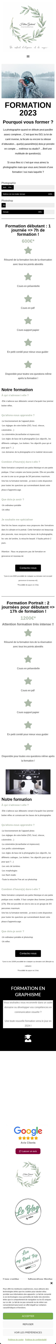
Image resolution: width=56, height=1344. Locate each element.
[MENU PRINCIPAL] (28, 56)
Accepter (28, 1316)
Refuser (28, 1324)
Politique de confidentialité (36, 1340)
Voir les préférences (28, 1332)
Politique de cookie (16, 1340)
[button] (51, 1283)
